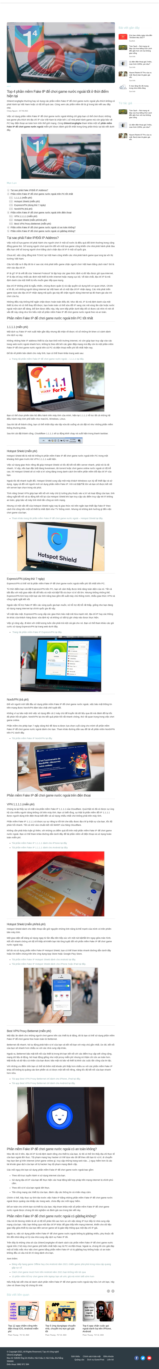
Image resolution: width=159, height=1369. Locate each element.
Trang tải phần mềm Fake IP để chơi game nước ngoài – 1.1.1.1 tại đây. (48, 359)
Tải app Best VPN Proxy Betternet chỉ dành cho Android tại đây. (43, 1083)
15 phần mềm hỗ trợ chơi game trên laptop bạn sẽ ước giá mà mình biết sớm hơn (53, 1276)
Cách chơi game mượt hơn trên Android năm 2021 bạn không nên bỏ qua (49, 1272)
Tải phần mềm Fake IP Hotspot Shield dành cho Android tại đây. (44, 959)
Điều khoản (108, 1356)
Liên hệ (110, 1360)
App (9, 86)
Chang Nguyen (12, 111)
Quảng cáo (79, 1360)
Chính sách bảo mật (91, 1356)
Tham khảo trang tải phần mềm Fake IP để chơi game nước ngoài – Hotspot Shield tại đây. (57, 518)
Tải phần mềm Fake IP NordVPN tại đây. (32, 738)
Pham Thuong (50, 1335)
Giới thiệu (75, 1356)
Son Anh (11, 1329)
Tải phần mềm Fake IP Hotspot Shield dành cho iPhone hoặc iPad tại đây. (49, 964)
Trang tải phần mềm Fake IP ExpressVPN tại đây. (37, 632)
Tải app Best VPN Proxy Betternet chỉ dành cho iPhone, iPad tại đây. (46, 1079)
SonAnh (132, 41)
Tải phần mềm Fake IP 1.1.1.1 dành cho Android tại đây (40, 847)
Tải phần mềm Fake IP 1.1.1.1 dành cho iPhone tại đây (39, 843)
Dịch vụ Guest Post (95, 1360)
